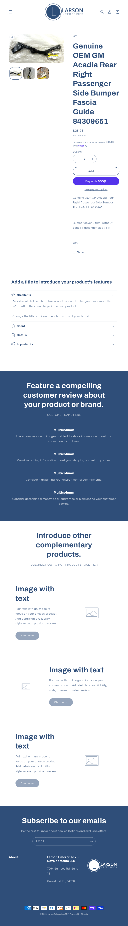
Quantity (77, 152)
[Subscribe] (91, 841)
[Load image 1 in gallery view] (16, 73)
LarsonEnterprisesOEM (58, 914)
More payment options (96, 189)
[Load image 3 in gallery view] (43, 73)
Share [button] (80, 252)
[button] (10, 12)
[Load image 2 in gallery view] (29, 73)
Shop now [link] (27, 635)
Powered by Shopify (79, 914)
